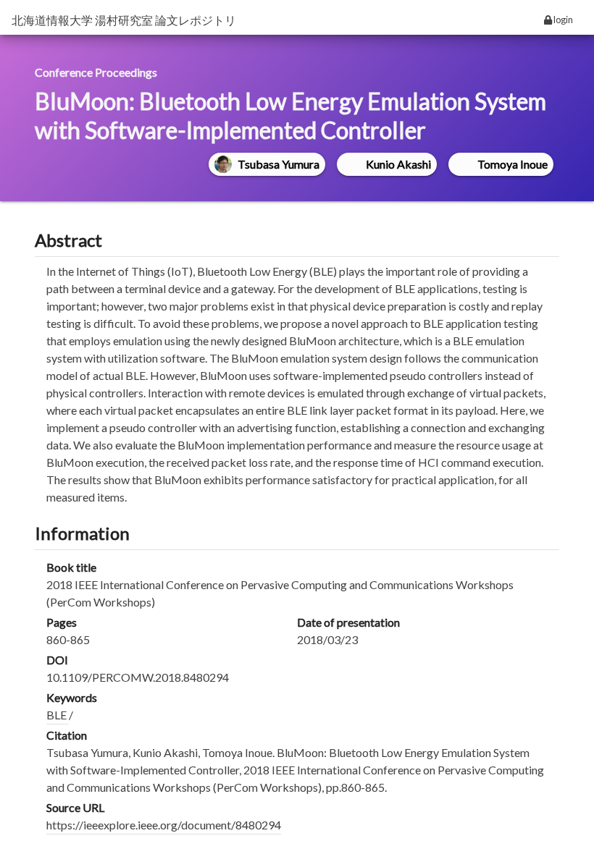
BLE (57, 715)
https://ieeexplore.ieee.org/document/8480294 (163, 825)
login (562, 19)
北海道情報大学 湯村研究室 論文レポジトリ (124, 20)
